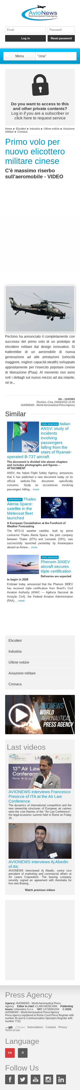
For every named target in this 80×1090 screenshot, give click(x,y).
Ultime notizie (52, 128)
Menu (19, 56)
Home (8, 128)
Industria (35, 128)
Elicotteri (21, 128)
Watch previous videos (40, 890)
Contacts (51, 1027)
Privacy (62, 1027)
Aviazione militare (22, 673)
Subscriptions (35, 1027)
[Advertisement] (40, 240)
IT (23, 1052)
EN (10, 1052)
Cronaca (22, 131)
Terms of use (12, 1030)
